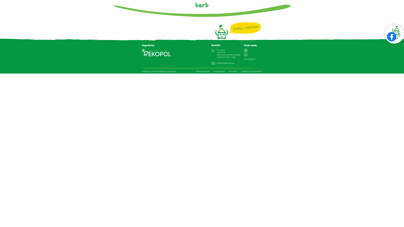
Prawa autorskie (219, 71)
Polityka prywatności (202, 71)
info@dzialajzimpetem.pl (225, 63)
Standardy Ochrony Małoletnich (251, 71)
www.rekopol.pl (249, 59)
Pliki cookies (233, 71)
